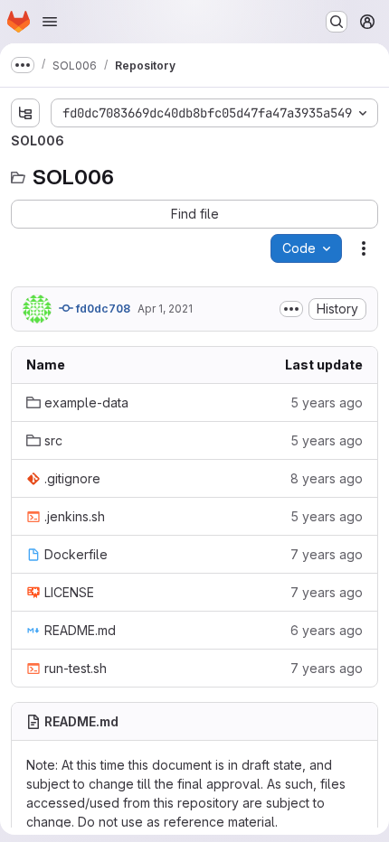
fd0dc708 (101, 308)
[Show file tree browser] (25, 112)
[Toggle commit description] (291, 309)
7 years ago (326, 554)
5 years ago (326, 402)
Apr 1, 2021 (165, 308)
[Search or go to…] (336, 22)
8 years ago (326, 478)
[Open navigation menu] (49, 21)
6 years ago (326, 630)
